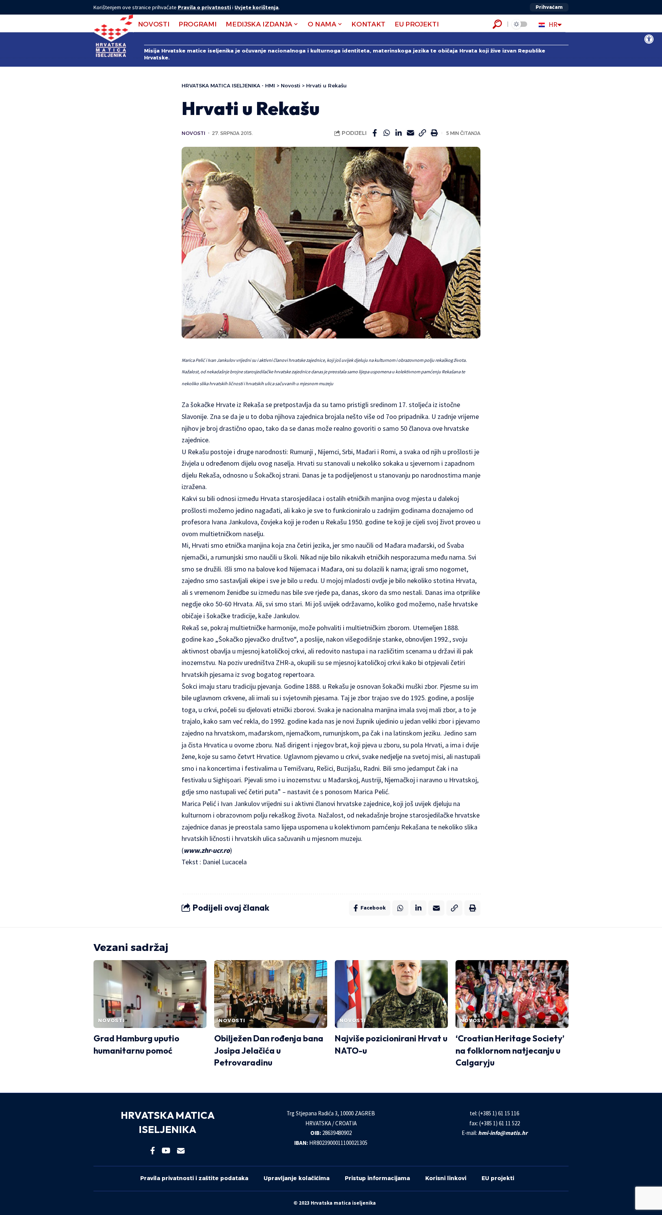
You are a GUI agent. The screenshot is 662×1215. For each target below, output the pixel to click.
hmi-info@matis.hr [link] (503, 1132)
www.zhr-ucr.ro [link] (207, 850)
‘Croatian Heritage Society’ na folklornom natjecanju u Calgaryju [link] (510, 1050)
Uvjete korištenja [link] (256, 7)
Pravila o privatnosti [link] (204, 7)
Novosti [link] (193, 133)
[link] (649, 39)
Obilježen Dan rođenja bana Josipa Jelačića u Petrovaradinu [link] (268, 1050)
